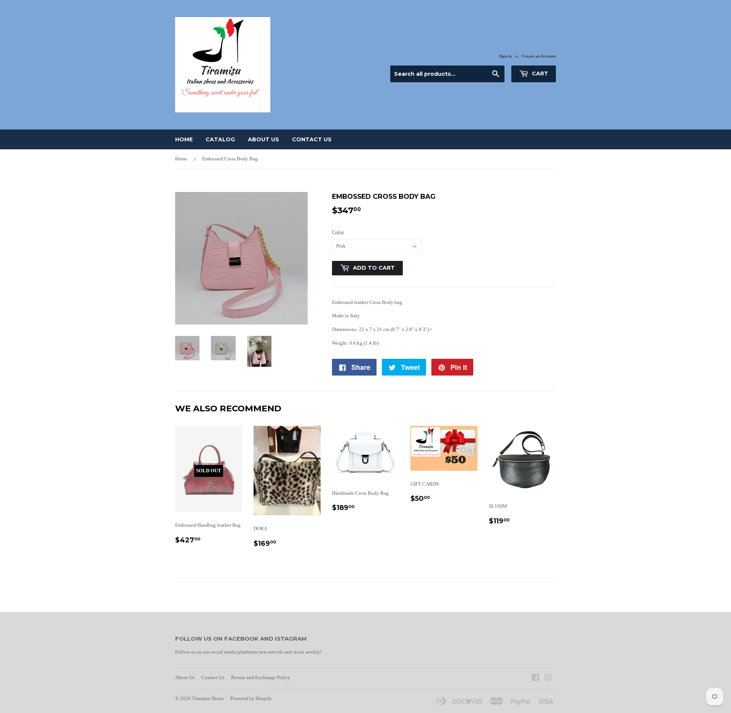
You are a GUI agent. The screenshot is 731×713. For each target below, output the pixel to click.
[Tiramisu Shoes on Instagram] (548, 678)
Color (338, 232)
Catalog (220, 139)
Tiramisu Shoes (207, 698)
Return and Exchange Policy (260, 677)
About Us (263, 139)
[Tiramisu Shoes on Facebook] (535, 678)
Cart (539, 73)
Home (184, 139)
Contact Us (312, 139)
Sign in (505, 56)
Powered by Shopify (251, 698)
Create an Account (539, 56)
